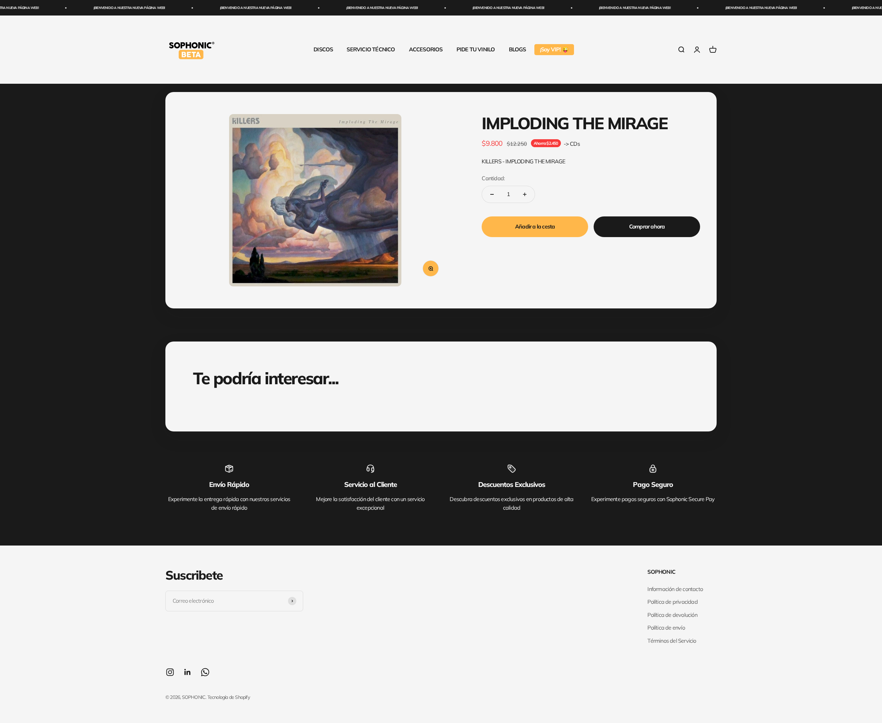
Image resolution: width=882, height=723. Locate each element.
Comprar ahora (647, 226)
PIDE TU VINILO (476, 49)
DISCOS (323, 49)
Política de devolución (672, 614)
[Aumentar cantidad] (525, 194)
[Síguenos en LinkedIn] (187, 672)
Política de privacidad (672, 601)
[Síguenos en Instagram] (170, 672)
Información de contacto (675, 588)
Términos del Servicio (671, 640)
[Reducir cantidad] (492, 194)
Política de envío (666, 627)
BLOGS (517, 49)
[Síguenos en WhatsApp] (205, 672)
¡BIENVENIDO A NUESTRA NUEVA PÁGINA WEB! (111, 8)
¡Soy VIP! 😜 (554, 49)
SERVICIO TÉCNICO (371, 49)
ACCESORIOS (426, 49)
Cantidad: (493, 178)
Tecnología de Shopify (228, 697)
